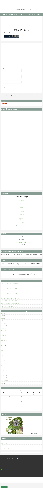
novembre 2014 (3, 375)
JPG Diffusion (6, 4)
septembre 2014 (4, 380)
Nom (4, 68)
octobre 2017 (3, 325)
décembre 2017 (3, 323)
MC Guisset (14, 458)
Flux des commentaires (5, 445)
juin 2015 (2, 360)
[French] (3, 103)
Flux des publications (4, 443)
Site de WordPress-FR (5, 448)
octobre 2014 (3, 377)
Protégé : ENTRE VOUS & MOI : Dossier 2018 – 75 (10, 293)
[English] (2, 103)
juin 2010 (2, 383)
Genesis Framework (20, 479)
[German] (4, 103)
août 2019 (2, 315)
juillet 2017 (2, 330)
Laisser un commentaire (21, 32)
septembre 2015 (4, 357)
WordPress (26, 479)
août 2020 (2, 313)
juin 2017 (2, 333)
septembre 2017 (4, 328)
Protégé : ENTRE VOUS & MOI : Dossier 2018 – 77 (10, 288)
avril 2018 (2, 320)
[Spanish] (6, 103)
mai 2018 (2, 318)
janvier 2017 (3, 338)
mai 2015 (2, 362)
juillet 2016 (2, 345)
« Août (2, 410)
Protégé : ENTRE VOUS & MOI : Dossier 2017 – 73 (10, 300)
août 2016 (2, 343)
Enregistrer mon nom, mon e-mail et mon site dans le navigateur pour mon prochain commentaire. (20, 86)
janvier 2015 (3, 370)
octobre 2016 (3, 340)
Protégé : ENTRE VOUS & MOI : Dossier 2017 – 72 (10, 303)
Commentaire (5, 50)
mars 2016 (2, 352)
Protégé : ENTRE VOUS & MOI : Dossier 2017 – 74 (10, 295)
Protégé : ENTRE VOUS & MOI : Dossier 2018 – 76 (10, 290)
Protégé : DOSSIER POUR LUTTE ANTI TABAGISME (10, 298)
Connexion (2, 440)
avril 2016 (2, 350)
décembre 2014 (3, 372)
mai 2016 (2, 347)
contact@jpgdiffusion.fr (21, 242)
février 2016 (3, 355)
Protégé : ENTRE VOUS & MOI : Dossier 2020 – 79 (10, 283)
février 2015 (3, 367)
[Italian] (5, 103)
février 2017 (3, 335)
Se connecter (31, 479)
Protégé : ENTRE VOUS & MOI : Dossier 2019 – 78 (10, 285)
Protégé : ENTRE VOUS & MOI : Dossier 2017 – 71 (10, 306)
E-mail (4, 74)
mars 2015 (2, 365)
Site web (4, 79)
